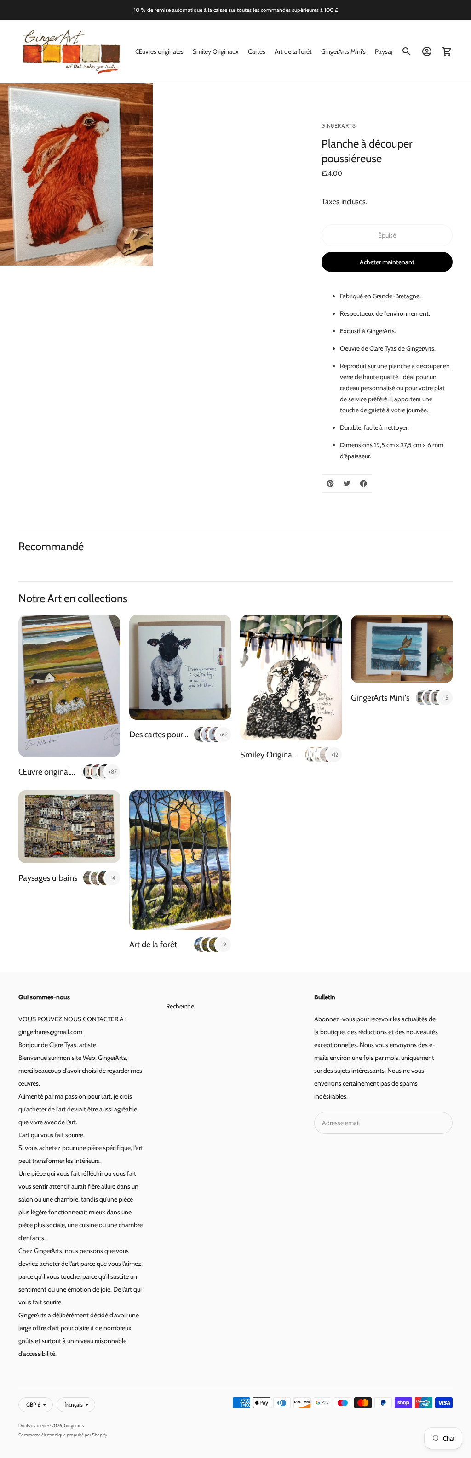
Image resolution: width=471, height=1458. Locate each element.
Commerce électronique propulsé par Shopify (62, 1435)
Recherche (180, 1006)
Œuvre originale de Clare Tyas (69, 772)
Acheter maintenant (387, 262)
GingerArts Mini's (343, 51)
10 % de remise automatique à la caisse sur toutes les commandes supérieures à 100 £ (236, 9)
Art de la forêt (293, 51)
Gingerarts (74, 1426)
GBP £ (33, 1404)
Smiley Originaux (216, 51)
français (73, 1404)
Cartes (256, 51)
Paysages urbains (47, 878)
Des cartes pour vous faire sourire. (187, 734)
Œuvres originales (159, 51)
